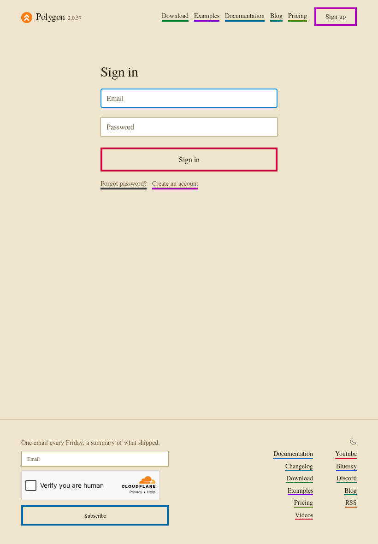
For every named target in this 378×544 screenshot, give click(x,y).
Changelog (299, 466)
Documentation (245, 16)
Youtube (346, 453)
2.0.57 (75, 17)
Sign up (335, 16)
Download (175, 16)
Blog (276, 16)
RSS (351, 502)
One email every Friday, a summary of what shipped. (90, 442)
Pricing (297, 16)
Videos (304, 515)
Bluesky (346, 466)
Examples (206, 16)
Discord (347, 478)
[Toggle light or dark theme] (353, 441)
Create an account (175, 183)
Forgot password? (123, 183)
